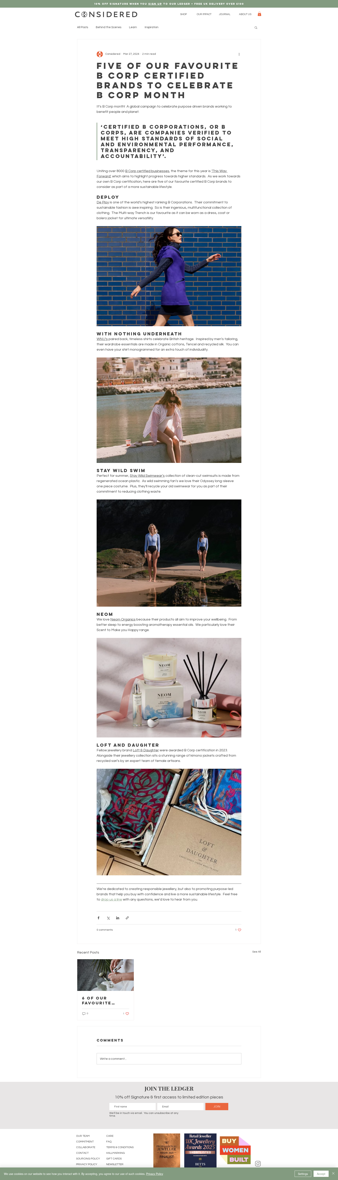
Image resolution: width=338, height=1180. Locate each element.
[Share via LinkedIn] (118, 918)
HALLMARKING (115, 1153)
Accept (321, 1174)
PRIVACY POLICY (86, 1164)
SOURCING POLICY (88, 1158)
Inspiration (151, 27)
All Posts (82, 27)
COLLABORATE (85, 1147)
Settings (303, 1174)
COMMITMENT (85, 1141)
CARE (109, 1136)
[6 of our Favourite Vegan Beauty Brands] (105, 975)
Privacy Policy (154, 1174)
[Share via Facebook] (98, 918)
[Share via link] (127, 918)
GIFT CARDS (114, 1158)
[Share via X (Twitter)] (108, 918)
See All (256, 951)
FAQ (108, 1141)
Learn (133, 27)
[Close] (333, 1174)
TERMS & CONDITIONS (120, 1147)
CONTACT (82, 1153)
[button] (183, 14)
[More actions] (239, 54)
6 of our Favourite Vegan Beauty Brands (102, 1000)
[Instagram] (258, 1163)
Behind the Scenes (108, 27)
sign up (155, 3)
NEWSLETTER (114, 1164)
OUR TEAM (83, 1136)
